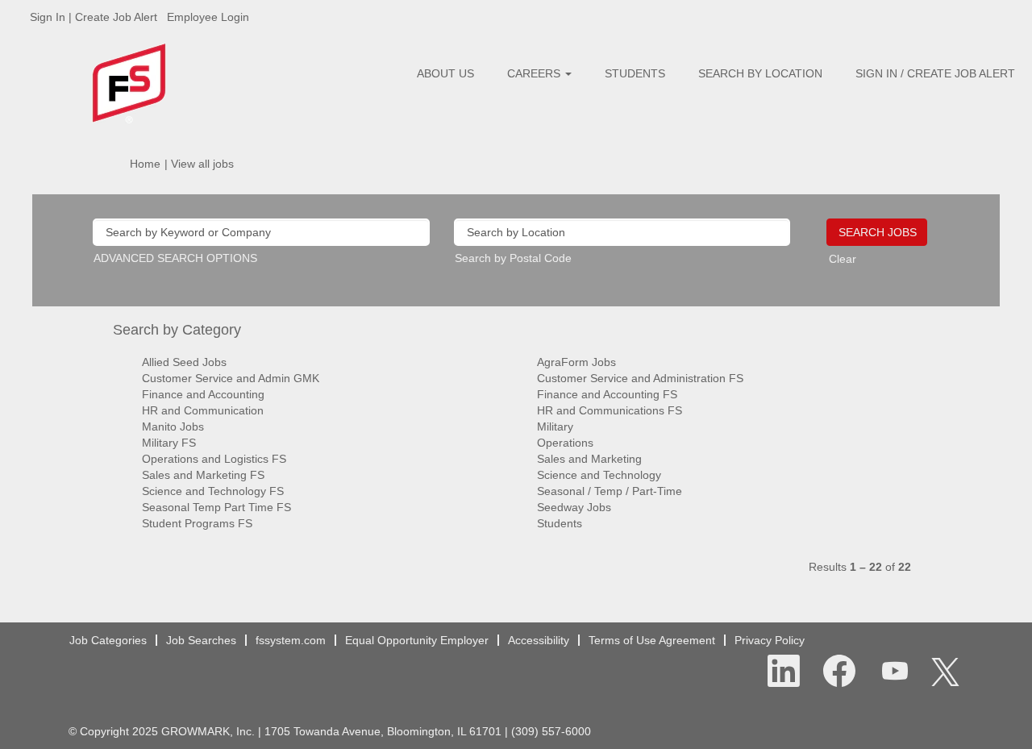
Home (145, 163)
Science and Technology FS (213, 491)
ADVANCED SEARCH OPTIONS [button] (175, 258)
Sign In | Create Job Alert (93, 16)
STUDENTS (635, 73)
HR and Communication (203, 410)
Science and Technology (599, 474)
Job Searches (201, 640)
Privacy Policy (769, 640)
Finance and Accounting (203, 394)
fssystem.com (291, 640)
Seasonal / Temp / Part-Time (609, 491)
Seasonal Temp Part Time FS (216, 507)
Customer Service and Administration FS (640, 378)
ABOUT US (445, 73)
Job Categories (108, 640)
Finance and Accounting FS (607, 394)
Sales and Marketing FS (203, 474)
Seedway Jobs (574, 507)
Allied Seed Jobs (184, 362)
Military (555, 426)
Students (559, 523)
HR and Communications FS (609, 410)
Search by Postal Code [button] (513, 258)
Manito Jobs (173, 426)
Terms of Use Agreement (652, 640)
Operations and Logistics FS (214, 458)
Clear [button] (842, 258)
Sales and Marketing (589, 458)
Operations (565, 442)
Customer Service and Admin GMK (230, 378)
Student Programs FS (197, 523)
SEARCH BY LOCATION (760, 73)
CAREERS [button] (535, 73)
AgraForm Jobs (576, 362)
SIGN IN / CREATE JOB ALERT (935, 73)
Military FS (169, 442)
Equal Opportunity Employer (417, 640)
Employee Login (208, 16)
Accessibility (538, 640)
